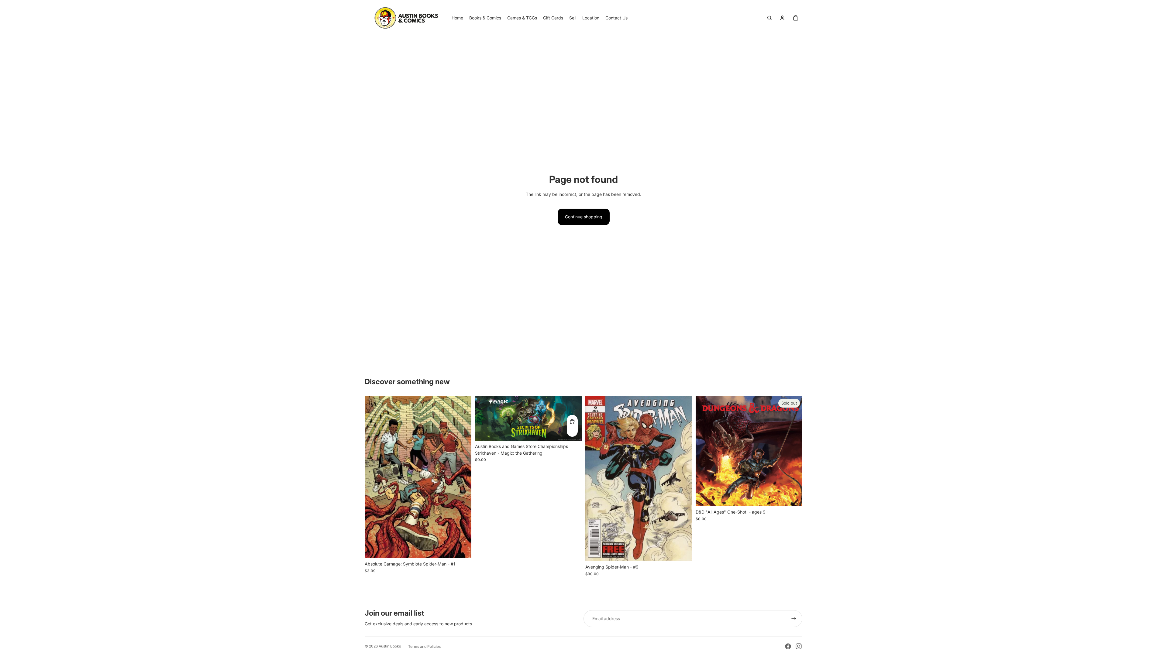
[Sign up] (794, 618)
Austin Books (390, 646)
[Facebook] (788, 646)
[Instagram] (798, 646)
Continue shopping (583, 216)
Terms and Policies (424, 646)
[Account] (782, 18)
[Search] (769, 18)
